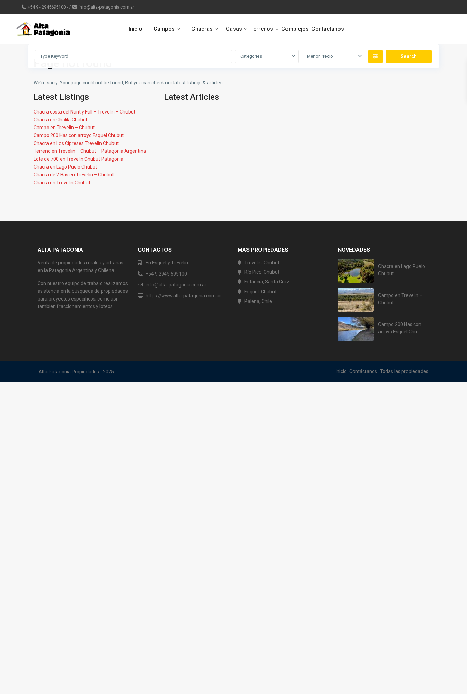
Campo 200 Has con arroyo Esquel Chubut (79, 135)
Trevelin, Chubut (261, 262)
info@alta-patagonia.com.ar (106, 7)
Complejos (295, 29)
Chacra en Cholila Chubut (61, 119)
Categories (251, 56)
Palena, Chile (258, 301)
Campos (164, 29)
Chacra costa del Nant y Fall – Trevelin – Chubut (84, 112)
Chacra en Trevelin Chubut (62, 182)
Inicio (135, 29)
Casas (234, 29)
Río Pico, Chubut (261, 272)
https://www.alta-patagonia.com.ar (183, 295)
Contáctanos (327, 29)
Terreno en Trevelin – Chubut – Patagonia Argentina (90, 151)
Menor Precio (320, 56)
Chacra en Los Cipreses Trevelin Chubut (76, 143)
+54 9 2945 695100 (166, 274)
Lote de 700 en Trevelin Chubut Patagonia (78, 159)
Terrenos (261, 29)
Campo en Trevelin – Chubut (64, 127)
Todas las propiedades (404, 371)
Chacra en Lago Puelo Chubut (65, 167)
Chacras (202, 29)
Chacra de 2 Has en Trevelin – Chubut (74, 174)
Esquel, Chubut (260, 291)
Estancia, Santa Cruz (266, 281)
